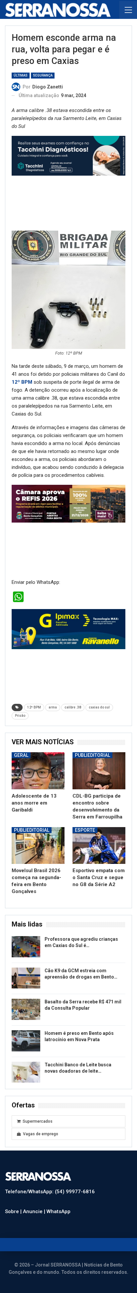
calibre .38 (73, 707)
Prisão (20, 715)
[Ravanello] (68, 629)
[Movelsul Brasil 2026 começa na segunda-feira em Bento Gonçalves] (38, 845)
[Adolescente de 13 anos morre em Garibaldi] (38, 770)
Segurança (43, 75)
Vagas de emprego (40, 1134)
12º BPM (22, 382)
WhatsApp (58, 1211)
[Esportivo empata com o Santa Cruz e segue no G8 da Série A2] (98, 845)
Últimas (21, 75)
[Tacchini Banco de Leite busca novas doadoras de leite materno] (26, 1072)
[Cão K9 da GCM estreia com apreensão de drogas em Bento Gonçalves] (26, 978)
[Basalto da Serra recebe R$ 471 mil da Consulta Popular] (26, 1009)
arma (53, 707)
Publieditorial (92, 755)
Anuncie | (35, 1211)
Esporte (85, 830)
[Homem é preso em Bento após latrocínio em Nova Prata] (26, 1040)
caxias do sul (99, 707)
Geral (21, 755)
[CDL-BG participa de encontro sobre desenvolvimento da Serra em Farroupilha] (98, 770)
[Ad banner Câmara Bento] (68, 503)
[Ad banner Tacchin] (68, 155)
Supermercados (38, 1121)
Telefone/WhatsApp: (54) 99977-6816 (50, 1192)
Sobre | (14, 1211)
